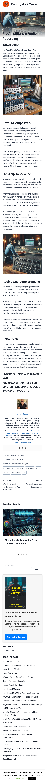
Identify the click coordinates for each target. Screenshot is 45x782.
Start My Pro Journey (16, 637)
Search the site (8, 566)
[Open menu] (40, 4)
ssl (24, 472)
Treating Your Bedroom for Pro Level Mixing (19, 701)
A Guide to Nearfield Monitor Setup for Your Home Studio (11, 485)
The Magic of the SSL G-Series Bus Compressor (21, 693)
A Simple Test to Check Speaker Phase (18, 677)
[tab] (18, 554)
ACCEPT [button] (32, 778)
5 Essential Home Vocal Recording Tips (33, 484)
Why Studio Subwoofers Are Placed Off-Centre (21, 697)
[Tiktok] (25, 448)
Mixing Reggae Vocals (11, 669)
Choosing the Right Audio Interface (16, 730)
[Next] (39, 530)
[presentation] (22, 522)
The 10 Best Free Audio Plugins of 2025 (18, 726)
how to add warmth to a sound (13, 468)
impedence (30, 468)
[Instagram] (22, 448)
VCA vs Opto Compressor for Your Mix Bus (19, 665)
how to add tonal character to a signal (15, 464)
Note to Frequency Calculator (14, 681)
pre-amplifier (16, 472)
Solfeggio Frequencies (11, 661)
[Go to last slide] (6, 530)
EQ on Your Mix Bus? (10, 673)
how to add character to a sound (14, 459)
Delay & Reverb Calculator (13, 685)
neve (38, 468)
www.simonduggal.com (22, 442)
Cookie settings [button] (20, 778)
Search (38, 569)
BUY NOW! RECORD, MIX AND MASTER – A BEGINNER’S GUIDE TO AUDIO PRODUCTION (21, 386)
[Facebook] (20, 448)
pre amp (6, 472)
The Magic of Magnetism (12, 689)
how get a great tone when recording (15, 455)
